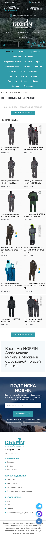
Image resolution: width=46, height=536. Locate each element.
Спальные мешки (11, 67)
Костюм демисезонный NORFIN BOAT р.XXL (33, 320)
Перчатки (12, 81)
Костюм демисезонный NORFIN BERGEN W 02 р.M (11, 285)
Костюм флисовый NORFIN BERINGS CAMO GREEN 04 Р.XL (34, 286)
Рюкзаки (38, 67)
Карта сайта (12, 483)
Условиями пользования (32, 422)
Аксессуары (29, 86)
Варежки (33, 71)
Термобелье (35, 52)
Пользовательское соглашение (19, 491)
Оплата (10, 466)
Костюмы (10, 52)
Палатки (29, 57)
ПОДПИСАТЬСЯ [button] (23, 414)
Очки (22, 71)
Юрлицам (23, 33)
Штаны (27, 67)
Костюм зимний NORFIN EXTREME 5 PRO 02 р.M (33, 149)
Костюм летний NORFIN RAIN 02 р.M (10, 320)
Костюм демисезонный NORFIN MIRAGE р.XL (33, 182)
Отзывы (36, 33)
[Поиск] (3, 44)
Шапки (35, 81)
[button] (11, 10)
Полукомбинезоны (12, 62)
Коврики (15, 86)
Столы (34, 76)
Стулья (24, 81)
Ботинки (17, 57)
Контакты (23, 37)
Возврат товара (13, 470)
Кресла (39, 62)
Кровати (13, 76)
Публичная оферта (14, 487)
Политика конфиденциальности (20, 513)
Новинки (10, 505)
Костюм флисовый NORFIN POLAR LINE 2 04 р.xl (34, 215)
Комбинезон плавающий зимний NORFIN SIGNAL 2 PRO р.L (34, 250)
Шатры (12, 71)
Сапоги (28, 62)
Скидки (10, 509)
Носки (24, 76)
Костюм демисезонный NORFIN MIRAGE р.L (10, 149)
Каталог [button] (10, 33)
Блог (9, 501)
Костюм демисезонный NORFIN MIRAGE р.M (10, 182)
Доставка (10, 462)
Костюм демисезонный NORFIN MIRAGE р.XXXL (10, 215)
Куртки (22, 52)
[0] (40, 44)
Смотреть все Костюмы (23, 113)
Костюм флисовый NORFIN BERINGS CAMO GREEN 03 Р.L (11, 250)
